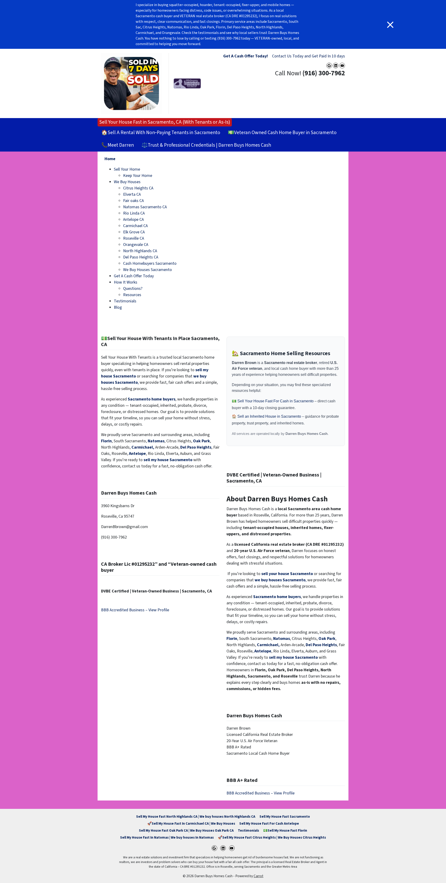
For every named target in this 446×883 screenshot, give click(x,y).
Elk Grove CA (134, 232)
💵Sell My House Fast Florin (285, 830)
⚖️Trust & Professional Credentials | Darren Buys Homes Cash (206, 145)
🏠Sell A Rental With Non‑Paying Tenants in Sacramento (160, 132)
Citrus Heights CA (138, 188)
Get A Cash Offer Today (134, 276)
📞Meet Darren (117, 145)
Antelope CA (133, 219)
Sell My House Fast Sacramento (284, 816)
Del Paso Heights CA (140, 257)
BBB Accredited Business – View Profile (135, 610)
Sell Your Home (127, 169)
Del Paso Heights (195, 447)
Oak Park (201, 441)
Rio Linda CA (134, 213)
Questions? (132, 288)
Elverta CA (132, 194)
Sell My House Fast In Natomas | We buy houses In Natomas (167, 837)
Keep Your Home (137, 176)
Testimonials (125, 301)
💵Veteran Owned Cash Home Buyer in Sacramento (282, 132)
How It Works (125, 282)
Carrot (258, 876)
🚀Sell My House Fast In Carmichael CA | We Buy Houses (191, 823)
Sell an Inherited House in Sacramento (269, 416)
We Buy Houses (127, 182)
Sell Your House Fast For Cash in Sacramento (276, 401)
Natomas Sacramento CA (145, 207)
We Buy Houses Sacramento (147, 270)
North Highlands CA (140, 251)
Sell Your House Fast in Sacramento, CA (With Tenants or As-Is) (164, 122)
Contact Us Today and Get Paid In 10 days (308, 56)
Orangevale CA (135, 245)
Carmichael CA (135, 226)
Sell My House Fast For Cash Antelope (269, 823)
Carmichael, (142, 447)
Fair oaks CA (133, 201)
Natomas (156, 441)
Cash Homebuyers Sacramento (150, 263)
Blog (118, 307)
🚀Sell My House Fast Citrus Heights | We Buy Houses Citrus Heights (272, 837)
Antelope (137, 453)
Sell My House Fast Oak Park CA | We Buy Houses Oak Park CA (186, 830)
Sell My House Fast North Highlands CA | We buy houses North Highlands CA (195, 816)
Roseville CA (133, 238)
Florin (106, 441)
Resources (132, 295)
